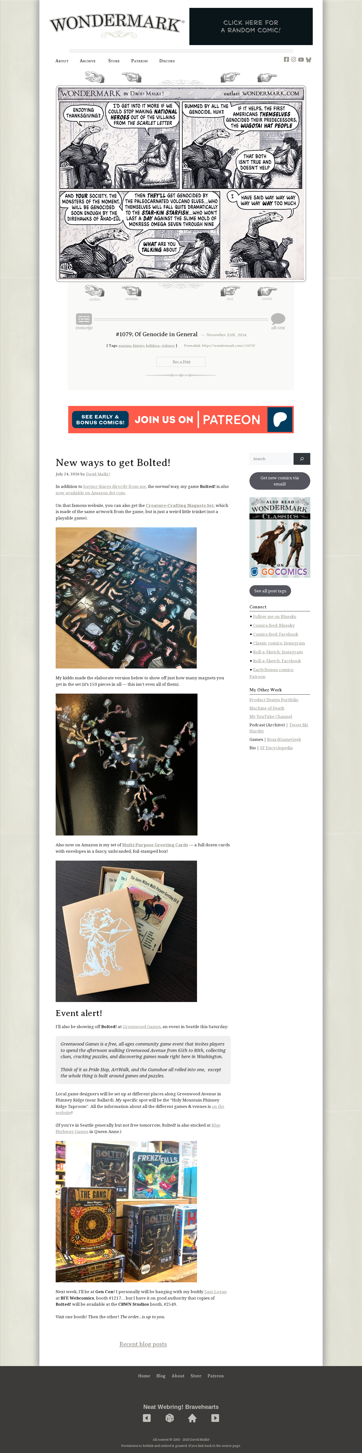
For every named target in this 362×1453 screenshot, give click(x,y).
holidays (153, 346)
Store (196, 1375)
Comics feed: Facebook (275, 634)
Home (144, 1375)
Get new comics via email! (280, 481)
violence (168, 346)
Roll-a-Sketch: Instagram (278, 652)
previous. (132, 84)
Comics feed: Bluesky (274, 625)
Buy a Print (182, 362)
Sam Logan (215, 1291)
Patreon (139, 60)
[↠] (302, 459)
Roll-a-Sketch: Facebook (277, 661)
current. (267, 84)
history (138, 346)
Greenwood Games (142, 1026)
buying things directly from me (114, 486)
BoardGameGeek (284, 739)
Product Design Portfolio (273, 699)
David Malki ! (98, 474)
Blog (160, 1375)
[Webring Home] (192, 1418)
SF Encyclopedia (276, 748)
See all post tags (270, 591)
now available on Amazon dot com (90, 493)
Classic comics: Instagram (279, 643)
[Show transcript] (84, 321)
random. (94, 85)
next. (230, 84)
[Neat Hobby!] (147, 1418)
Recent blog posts (143, 1344)
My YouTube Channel (270, 716)
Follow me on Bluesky (274, 616)
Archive (88, 60)
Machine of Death (266, 708)
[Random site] (170, 1418)
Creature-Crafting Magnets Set (180, 505)
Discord (167, 60)
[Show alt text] (278, 321)
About (61, 60)
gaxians (125, 346)
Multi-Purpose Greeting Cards (155, 845)
